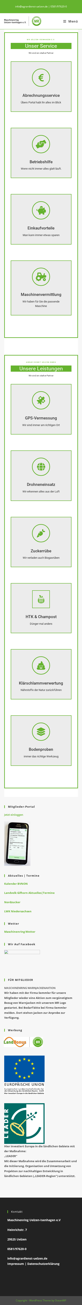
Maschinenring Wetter (19, 932)
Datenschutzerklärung (43, 1264)
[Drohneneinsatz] (41, 467)
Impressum (15, 1264)
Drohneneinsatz (41, 484)
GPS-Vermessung (41, 418)
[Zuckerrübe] (41, 533)
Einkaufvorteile (41, 228)
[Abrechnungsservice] (41, 78)
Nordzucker (12, 902)
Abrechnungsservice (41, 95)
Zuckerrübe (41, 550)
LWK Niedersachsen (18, 911)
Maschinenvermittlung (41, 294)
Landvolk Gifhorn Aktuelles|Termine (29, 893)
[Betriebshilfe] (41, 144)
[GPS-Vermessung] (41, 400)
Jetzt (7, 815)
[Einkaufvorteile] (41, 210)
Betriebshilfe (41, 161)
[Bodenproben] (41, 732)
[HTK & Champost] (41, 599)
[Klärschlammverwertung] (41, 665)
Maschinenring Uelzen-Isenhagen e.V (34, 1220)
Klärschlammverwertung (41, 683)
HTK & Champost (41, 616)
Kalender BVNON (16, 884)
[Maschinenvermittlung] (41, 277)
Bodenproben (41, 749)
